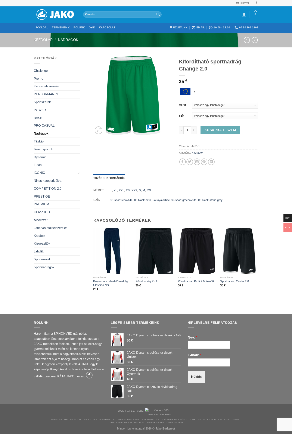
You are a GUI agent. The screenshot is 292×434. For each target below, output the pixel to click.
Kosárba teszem (220, 130)
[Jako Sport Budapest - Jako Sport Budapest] (55, 15)
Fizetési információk (66, 419)
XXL (121, 190)
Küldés (196, 376)
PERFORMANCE (46, 94)
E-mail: (194, 355)
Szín (181, 115)
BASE (38, 118)
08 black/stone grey (210, 200)
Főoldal (42, 27)
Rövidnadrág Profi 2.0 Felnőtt (196, 281)
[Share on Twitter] (189, 161)
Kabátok (39, 236)
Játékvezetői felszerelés (51, 228)
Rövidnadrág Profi (147, 281)
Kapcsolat (107, 27)
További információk (109, 178)
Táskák (39, 141)
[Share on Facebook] (182, 161)
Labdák (39, 251)
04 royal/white (161, 200)
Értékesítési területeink (165, 422)
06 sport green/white (183, 200)
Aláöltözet (40, 220)
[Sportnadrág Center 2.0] (239, 251)
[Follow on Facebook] (256, 3)
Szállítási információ (99, 419)
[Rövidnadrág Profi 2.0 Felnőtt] (197, 251)
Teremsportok (43, 149)
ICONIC (39, 172)
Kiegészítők (42, 243)
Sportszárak (42, 102)
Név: (192, 337)
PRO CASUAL (44, 125)
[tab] (109, 178)
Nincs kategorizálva (47, 180)
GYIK (92, 27)
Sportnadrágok (44, 267)
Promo (38, 78)
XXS (134, 190)
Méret (182, 104)
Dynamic (40, 157)
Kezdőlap (43, 40)
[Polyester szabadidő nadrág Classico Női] (112, 251)
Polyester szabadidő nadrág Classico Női (110, 283)
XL (115, 190)
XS (128, 190)
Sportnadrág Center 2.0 (234, 281)
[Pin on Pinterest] (204, 161)
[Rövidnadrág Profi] (155, 251)
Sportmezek (42, 259)
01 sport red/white (122, 200)
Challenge (41, 70)
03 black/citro (142, 200)
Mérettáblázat (128, 419)
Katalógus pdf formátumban (219, 419)
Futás (38, 165)
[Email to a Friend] (197, 161)
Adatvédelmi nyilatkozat (127, 422)
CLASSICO (42, 212)
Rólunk (79, 27)
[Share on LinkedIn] (211, 161)
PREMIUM (41, 204)
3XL (149, 190)
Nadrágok (68, 40)
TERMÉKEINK (60, 27)
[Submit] (158, 14)
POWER (40, 110)
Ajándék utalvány (174, 419)
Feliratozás (150, 419)
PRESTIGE (42, 196)
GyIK (193, 419)
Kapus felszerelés (46, 86)
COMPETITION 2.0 (47, 188)
